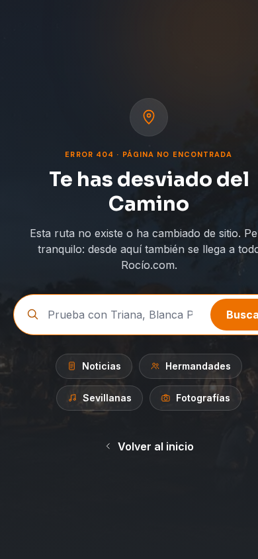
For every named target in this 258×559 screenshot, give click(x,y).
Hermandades (198, 366)
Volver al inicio (156, 446)
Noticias (101, 366)
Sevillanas (107, 397)
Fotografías (203, 397)
